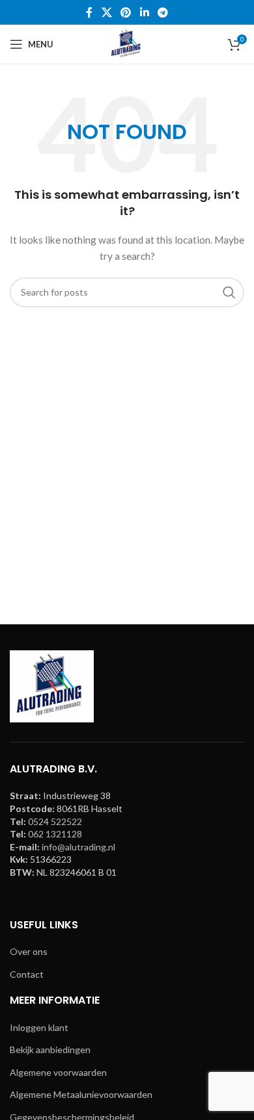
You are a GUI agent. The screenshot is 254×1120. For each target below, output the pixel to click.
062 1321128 (55, 833)
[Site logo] (127, 43)
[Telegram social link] (162, 12)
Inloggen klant (39, 1027)
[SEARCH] (229, 292)
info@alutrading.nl (78, 846)
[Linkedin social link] (144, 12)
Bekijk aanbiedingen (50, 1049)
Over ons (29, 951)
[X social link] (106, 12)
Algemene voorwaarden (58, 1072)
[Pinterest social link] (126, 12)
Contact (27, 974)
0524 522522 (55, 821)
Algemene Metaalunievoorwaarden (81, 1094)
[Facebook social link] (89, 12)
